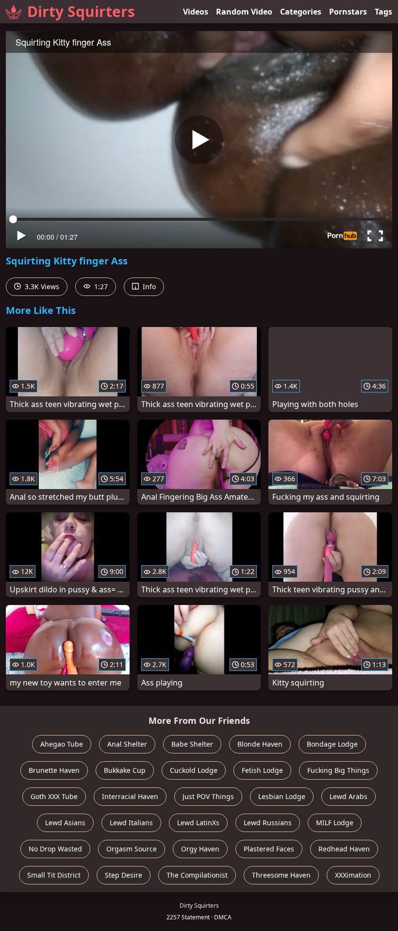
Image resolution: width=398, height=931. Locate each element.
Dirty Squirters (81, 11)
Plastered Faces (269, 848)
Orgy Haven (200, 848)
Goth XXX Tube (54, 796)
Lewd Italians (131, 822)
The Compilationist (197, 875)
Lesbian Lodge (281, 796)
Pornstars (348, 11)
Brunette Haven (54, 770)
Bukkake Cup (125, 770)
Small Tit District (54, 875)
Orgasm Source (131, 848)
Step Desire (123, 875)
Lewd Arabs (348, 796)
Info (148, 286)
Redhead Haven (344, 848)
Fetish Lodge (262, 770)
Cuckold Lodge (193, 770)
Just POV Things (208, 796)
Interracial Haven (130, 796)
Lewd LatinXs (198, 822)
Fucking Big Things (338, 770)
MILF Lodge (334, 822)
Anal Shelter (127, 744)
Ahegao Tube (61, 744)
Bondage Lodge (332, 744)
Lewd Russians (268, 822)
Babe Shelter (192, 744)
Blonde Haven (259, 744)
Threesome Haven (281, 875)
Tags (383, 11)
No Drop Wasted (55, 848)
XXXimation (353, 875)
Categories (300, 11)
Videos (195, 11)
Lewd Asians (65, 822)
